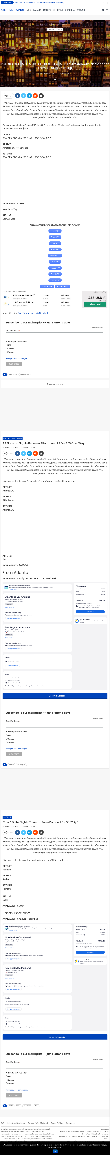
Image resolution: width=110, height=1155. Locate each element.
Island (36, 1106)
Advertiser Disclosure (16, 1123)
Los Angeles (17, 438)
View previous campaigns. (17, 358)
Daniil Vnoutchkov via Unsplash (32, 313)
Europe (47, 10)
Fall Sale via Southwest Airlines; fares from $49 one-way (39, 2)
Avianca (76, 1136)
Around (81, 10)
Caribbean (27, 1106)
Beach (18, 1106)
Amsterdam (13, 374)
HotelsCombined (95, 1141)
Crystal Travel (87, 1134)
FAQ (2, 1123)
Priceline (69, 1131)
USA (29, 10)
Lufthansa (101, 1136)
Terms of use (57, 1123)
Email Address (13, 330)
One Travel (100, 1134)
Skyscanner (97, 1131)
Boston (50, 29)
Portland (7, 817)
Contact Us (70, 1123)
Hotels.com (85, 1141)
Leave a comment (55, 384)
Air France (69, 1136)
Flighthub (75, 1131)
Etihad (88, 1136)
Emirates (82, 1136)
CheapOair (105, 1131)
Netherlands (24, 374)
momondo (83, 1131)
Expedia (89, 1131)
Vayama (106, 1134)
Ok (55, 1151)
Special (71, 10)
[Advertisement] (55, 180)
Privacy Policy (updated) (38, 1123)
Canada (37, 10)
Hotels (59, 10)
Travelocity (105, 1141)
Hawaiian (94, 1136)
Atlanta (59, 29)
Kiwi (93, 1134)
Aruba (11, 1106)
